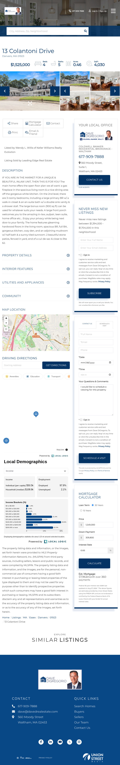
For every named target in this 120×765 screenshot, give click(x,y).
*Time (82, 369)
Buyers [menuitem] (79, 711)
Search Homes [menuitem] (84, 706)
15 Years (87, 510)
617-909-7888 (78, 11)
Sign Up (103, 11)
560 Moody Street (32, 719)
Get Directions (56, 365)
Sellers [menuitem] (79, 717)
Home (6, 617)
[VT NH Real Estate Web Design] (93, 757)
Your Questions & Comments (93, 381)
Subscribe (94, 293)
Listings (16, 617)
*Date (81, 357)
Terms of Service (104, 471)
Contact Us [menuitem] (82, 728)
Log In (95, 11)
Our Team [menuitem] (81, 722)
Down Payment (87, 532)
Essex (32, 617)
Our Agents (84, 187)
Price (81, 519)
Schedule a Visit (104, 325)
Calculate (95, 563)
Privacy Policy (104, 282)
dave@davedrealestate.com (38, 711)
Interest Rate (85, 544)
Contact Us (94, 180)
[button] (85, 31)
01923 (53, 617)
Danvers (43, 617)
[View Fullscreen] (6, 329)
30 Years (99, 505)
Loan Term (84, 505)
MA (25, 617)
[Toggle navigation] (113, 11)
